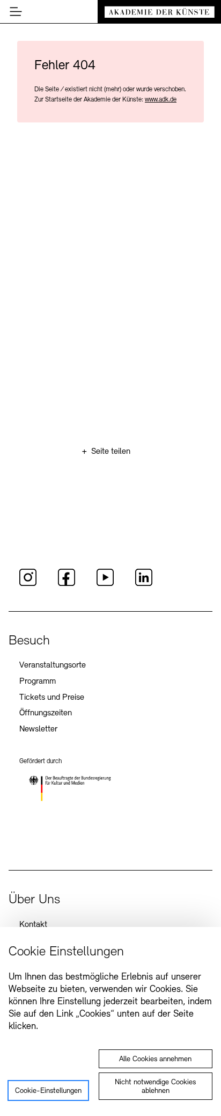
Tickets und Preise (51, 697)
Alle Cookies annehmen (155, 1059)
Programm (37, 681)
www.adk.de (160, 100)
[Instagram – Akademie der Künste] (27, 584)
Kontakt (33, 925)
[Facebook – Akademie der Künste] (66, 584)
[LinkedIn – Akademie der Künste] (143, 584)
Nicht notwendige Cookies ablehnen (155, 1086)
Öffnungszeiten (45, 713)
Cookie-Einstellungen (48, 1091)
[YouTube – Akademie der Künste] (105, 584)
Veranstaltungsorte (52, 665)
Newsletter (38, 729)
